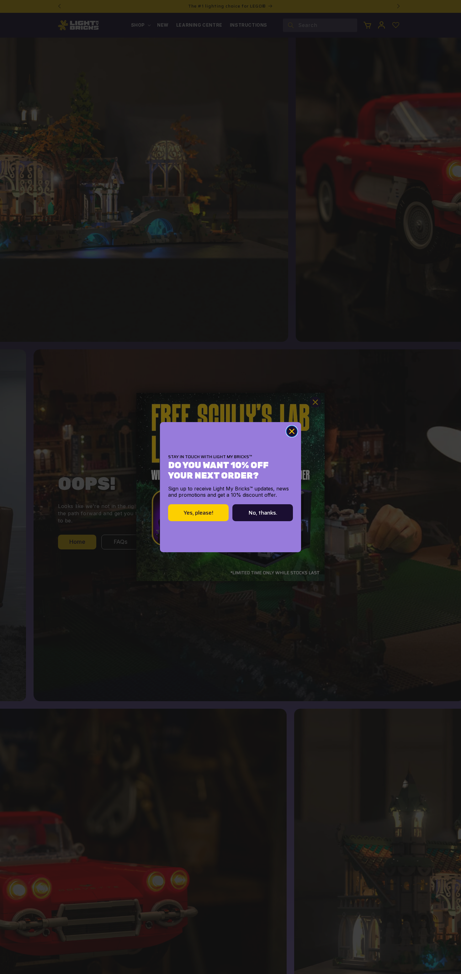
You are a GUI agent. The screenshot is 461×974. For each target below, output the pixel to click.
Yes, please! (198, 512)
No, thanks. (262, 512)
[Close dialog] (291, 431)
